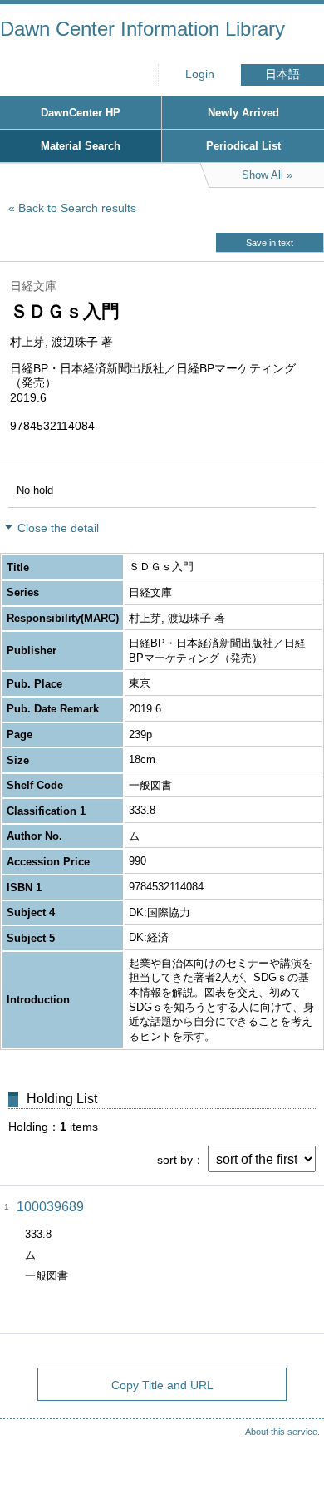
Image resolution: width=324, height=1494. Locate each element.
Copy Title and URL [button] (162, 1385)
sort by (175, 1159)
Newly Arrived (243, 112)
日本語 (282, 74)
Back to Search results (77, 207)
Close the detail (58, 528)
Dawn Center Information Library (142, 28)
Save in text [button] (269, 243)
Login (199, 74)
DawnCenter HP (80, 112)
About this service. (282, 1432)
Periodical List (243, 146)
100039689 (50, 1207)
